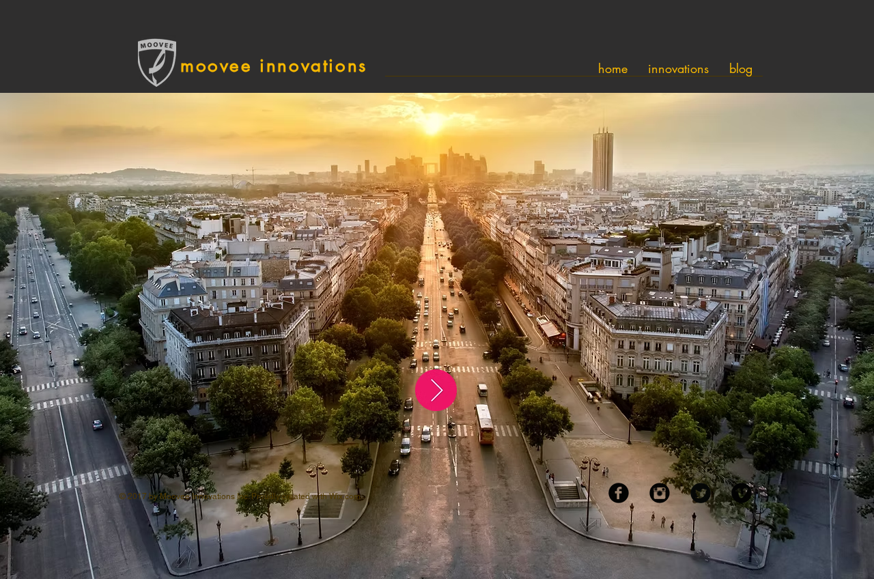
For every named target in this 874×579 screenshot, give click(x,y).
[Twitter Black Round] (700, 493)
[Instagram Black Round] (659, 493)
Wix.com (345, 496)
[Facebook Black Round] (618, 493)
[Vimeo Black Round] (741, 493)
